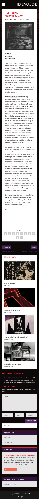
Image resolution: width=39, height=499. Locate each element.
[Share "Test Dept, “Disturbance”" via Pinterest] (22, 234)
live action (22, 73)
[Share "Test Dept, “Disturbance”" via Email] (18, 238)
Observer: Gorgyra (9, 283)
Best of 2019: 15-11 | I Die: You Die (13, 378)
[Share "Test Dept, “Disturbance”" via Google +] (14, 234)
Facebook (8, 442)
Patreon (27, 460)
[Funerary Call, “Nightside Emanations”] (19, 324)
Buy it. (7, 209)
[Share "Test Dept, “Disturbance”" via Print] (22, 238)
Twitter (7, 438)
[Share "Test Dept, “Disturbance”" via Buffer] (30, 234)
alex (12, 19)
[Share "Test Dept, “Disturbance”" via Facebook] (6, 234)
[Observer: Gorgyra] (19, 270)
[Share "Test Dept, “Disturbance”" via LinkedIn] (26, 234)
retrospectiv (12, 73)
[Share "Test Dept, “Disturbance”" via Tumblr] (18, 234)
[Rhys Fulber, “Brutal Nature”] (19, 351)
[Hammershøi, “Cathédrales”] (19, 297)
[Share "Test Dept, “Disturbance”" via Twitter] (10, 234)
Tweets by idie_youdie (10, 484)
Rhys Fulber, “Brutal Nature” (12, 364)
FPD (29, 494)
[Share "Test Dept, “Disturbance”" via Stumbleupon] (34, 234)
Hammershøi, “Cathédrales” (12, 310)
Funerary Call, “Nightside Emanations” (16, 337)
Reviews (24, 19)
